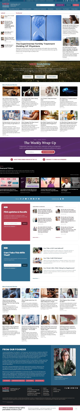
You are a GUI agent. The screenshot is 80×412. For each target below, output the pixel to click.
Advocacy (45, 389)
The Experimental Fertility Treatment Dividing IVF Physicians (35, 45)
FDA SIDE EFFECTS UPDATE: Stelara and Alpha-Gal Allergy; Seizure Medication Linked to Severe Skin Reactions (45, 211)
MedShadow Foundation (18, 380)
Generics (5, 9)
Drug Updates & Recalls (33, 389)
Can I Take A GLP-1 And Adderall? (53, 248)
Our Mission (6, 380)
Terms (55, 388)
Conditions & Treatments (40, 9)
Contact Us (56, 391)
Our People (66, 9)
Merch (44, 388)
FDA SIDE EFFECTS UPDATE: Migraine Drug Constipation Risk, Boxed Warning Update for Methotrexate (45, 220)
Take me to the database (9, 226)
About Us (58, 9)
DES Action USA (39, 380)
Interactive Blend (10, 401)
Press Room (75, 9)
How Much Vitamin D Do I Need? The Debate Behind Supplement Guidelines (49, 124)
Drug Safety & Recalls (14, 9)
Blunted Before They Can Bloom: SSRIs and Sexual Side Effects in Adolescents (10, 328)
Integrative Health (26, 9)
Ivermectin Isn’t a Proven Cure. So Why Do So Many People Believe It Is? (11, 124)
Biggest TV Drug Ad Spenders (56, 159)
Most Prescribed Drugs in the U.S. (25, 159)
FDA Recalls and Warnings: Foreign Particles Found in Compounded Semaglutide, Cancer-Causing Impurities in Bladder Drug (68, 220)
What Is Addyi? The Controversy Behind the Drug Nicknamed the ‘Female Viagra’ (49, 328)
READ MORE (35, 237)
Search (24, 223)
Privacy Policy (56, 389)
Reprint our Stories (32, 394)
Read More (58, 237)
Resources (50, 9)
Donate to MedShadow (65, 408)
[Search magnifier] (54, 5)
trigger (76, 408)
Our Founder (30, 380)
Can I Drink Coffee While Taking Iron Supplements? (59, 268)
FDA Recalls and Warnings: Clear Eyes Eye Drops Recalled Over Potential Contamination (71, 27)
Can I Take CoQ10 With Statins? (52, 258)
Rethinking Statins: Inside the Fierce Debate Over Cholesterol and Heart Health (68, 328)
